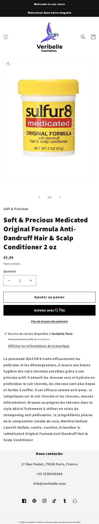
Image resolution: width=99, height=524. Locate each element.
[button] (6, 37)
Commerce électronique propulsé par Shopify (57, 522)
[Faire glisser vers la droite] (60, 197)
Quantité (9, 271)
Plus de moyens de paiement (49, 321)
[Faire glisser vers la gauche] (39, 197)
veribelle (30, 522)
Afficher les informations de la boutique (39, 346)
